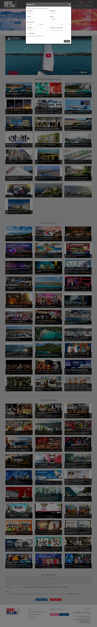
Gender (52, 16)
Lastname (52, 11)
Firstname (30, 11)
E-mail (28, 16)
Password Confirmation (56, 27)
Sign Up (67, 41)
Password (29, 27)
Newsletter (31, 33)
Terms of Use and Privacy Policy (36, 36)
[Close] (69, 4)
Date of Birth (30, 22)
